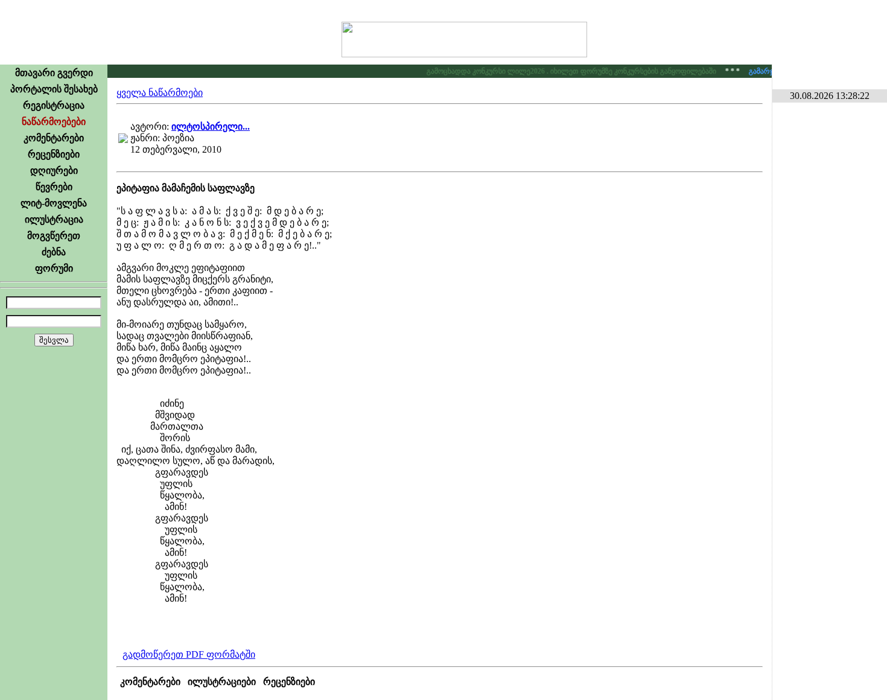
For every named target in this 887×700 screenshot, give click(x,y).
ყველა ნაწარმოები (159, 93)
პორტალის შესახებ (54, 89)
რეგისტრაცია (53, 105)
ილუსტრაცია (54, 219)
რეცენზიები (54, 154)
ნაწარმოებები (54, 121)
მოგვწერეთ (53, 236)
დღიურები (54, 170)
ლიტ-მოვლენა (54, 203)
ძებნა (54, 252)
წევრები (54, 187)
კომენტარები (54, 138)
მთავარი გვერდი (54, 73)
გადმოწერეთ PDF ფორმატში (188, 654)
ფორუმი (54, 268)
